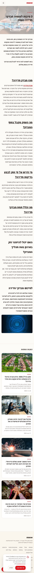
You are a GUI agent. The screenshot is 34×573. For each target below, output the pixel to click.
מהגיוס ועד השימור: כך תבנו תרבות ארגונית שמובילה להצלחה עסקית (18, 505)
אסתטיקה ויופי (28, 550)
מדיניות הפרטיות (21, 564)
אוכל (25, 547)
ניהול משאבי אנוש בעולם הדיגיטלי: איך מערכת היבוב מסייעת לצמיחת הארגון (18, 464)
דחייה (11, 568)
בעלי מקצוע (29, 553)
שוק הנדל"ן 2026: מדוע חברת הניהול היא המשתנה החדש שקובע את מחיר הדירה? (18, 379)
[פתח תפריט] (3, 3)
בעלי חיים (8, 550)
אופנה (20, 547)
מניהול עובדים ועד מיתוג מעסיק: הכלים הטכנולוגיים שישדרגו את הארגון (19, 421)
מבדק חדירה (27, 85)
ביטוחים (15, 550)
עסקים (29, 12)
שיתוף (17, 27)
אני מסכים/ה (20, 568)
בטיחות (21, 550)
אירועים (4, 547)
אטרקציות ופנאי (12, 547)
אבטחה (30, 547)
